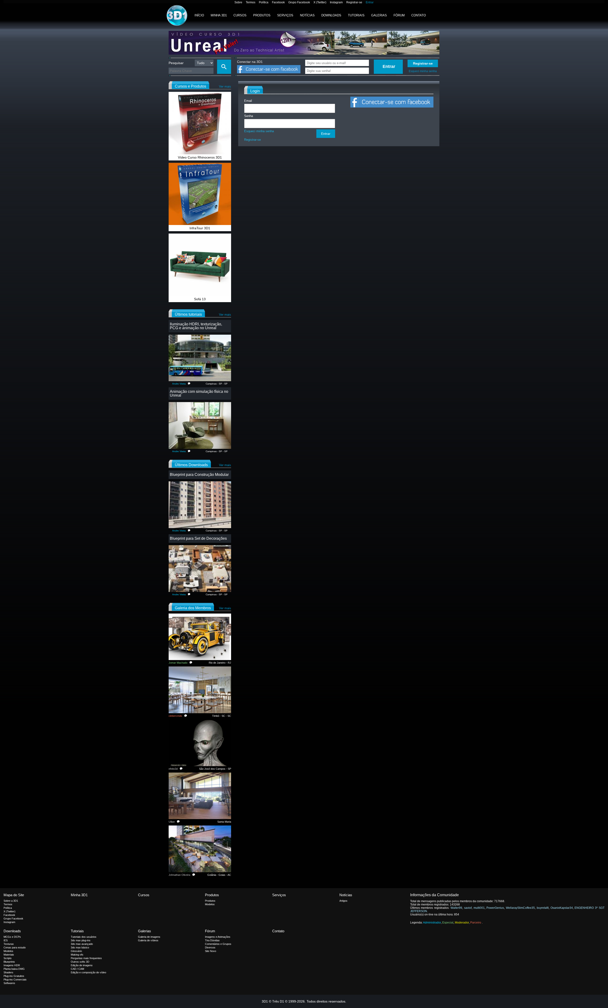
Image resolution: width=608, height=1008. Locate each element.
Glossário (76, 951)
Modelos (210, 904)
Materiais (9, 954)
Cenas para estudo (15, 947)
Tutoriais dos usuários (83, 936)
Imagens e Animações (217, 936)
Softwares (9, 983)
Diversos (210, 947)
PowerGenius (495, 908)
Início (199, 15)
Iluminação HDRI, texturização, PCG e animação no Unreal (196, 326)
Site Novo (210, 951)
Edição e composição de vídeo (88, 972)
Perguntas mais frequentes (86, 958)
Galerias (379, 15)
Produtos (262, 15)
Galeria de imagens (149, 936)
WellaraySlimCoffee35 (520, 908)
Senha (248, 116)
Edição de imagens (82, 965)
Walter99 (456, 908)
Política (263, 2)
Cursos (240, 15)
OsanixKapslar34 (562, 908)
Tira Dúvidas (212, 940)
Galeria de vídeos (148, 940)
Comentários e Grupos (218, 943)
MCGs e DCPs (12, 936)
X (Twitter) (320, 2)
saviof (468, 908)
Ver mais (225, 86)
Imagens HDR (12, 965)
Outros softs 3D (80, 961)
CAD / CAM (77, 968)
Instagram (336, 2)
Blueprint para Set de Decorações (198, 538)
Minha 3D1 (219, 15)
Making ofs (77, 954)
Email (248, 101)
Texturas (9, 943)
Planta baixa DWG (14, 968)
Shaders (8, 972)
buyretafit (543, 908)
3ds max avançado (82, 943)
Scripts (8, 958)
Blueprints (9, 961)
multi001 (479, 908)
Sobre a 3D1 (11, 900)
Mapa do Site (14, 895)
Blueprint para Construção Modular (199, 475)
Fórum (399, 15)
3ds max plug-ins (80, 940)
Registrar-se (354, 2)
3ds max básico (80, 947)
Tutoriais (356, 15)
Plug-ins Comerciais (15, 979)
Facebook (278, 2)
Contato (418, 15)
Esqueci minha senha (423, 71)
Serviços (285, 15)
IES (6, 940)
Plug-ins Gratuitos (14, 976)
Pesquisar (176, 63)
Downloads (331, 15)
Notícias (307, 15)
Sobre (238, 2)
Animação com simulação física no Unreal (199, 393)
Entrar (370, 2)
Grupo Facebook (299, 2)
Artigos (343, 900)
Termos (250, 2)
